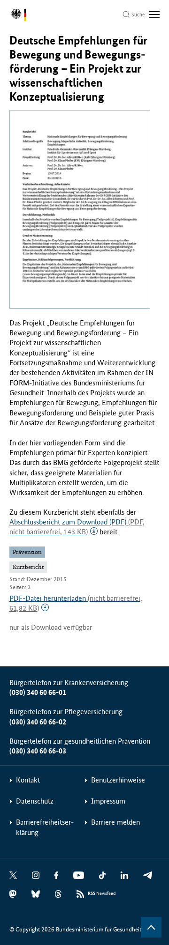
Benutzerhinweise (118, 779)
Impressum (108, 801)
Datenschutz (35, 801)
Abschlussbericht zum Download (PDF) (77, 526)
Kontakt (28, 779)
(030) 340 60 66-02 (37, 721)
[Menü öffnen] (154, 14)
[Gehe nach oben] (151, 927)
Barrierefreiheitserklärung (45, 827)
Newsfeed (101, 893)
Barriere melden (115, 822)
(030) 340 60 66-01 (37, 692)
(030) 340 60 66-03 (37, 750)
